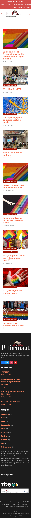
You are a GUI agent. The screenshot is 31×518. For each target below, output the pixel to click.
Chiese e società (5, 425)
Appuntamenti (5, 414)
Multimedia (4, 440)
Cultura (3, 429)
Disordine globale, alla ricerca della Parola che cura (12, 392)
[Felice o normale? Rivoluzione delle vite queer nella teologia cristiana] (15, 204)
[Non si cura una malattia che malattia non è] (15, 139)
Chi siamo (8, 4)
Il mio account (21, 7)
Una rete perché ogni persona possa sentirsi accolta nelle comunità (12, 119)
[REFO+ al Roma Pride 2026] (15, 76)
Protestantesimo (6, 447)
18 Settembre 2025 (9, 190)
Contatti (15, 7)
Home (2, 4)
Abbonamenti (28, 4)
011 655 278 (17, 504)
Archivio (3, 418)
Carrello (28, 7)
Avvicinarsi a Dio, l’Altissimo (10, 401)
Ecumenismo (4, 432)
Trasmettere (5, 371)
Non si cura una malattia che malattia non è (12, 153)
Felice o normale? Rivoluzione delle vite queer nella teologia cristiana (13, 220)
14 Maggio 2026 (8, 125)
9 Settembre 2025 (8, 225)
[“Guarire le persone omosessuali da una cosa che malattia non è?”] (15, 172)
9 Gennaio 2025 (8, 296)
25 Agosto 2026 (6, 375)
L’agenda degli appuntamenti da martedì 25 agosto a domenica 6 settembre (12, 381)
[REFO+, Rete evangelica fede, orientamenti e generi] (15, 277)
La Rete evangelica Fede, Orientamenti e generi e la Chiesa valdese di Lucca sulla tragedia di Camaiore (14, 55)
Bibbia (3, 421)
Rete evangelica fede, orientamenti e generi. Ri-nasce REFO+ (13, 325)
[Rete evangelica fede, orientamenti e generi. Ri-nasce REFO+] (15, 310)
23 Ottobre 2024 (8, 331)
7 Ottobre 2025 (7, 158)
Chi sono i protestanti (18, 4)
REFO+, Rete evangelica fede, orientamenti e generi (12, 291)
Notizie (3, 443)
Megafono (4, 436)
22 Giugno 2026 (8, 92)
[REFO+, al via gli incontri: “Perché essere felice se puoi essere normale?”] (15, 239)
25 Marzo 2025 (7, 263)
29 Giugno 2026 (8, 61)
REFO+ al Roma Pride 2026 (12, 89)
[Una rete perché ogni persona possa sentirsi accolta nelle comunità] (15, 105)
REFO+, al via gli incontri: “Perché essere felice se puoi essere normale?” (14, 257)
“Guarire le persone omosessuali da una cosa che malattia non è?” (14, 186)
